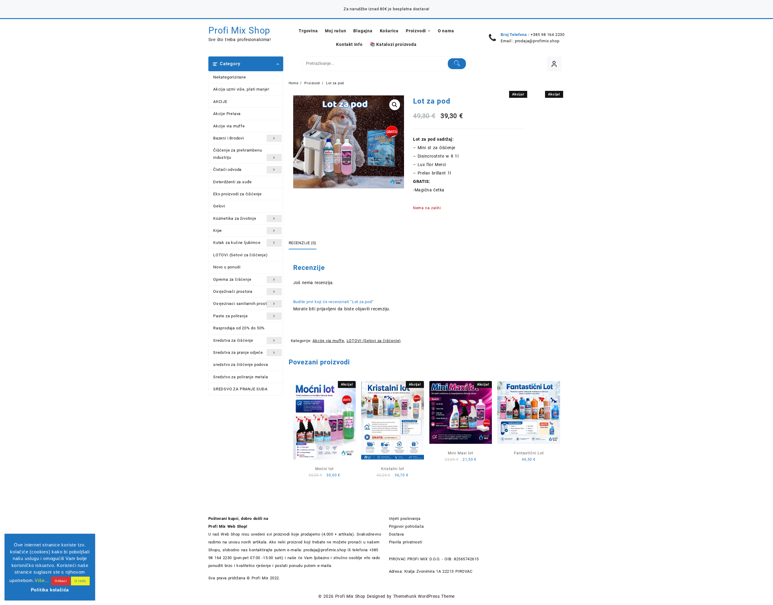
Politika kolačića (50, 589)
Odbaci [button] (61, 581)
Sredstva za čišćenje (233, 340)
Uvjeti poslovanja (405, 518)
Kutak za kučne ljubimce (236, 242)
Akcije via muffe (229, 126)
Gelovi (219, 206)
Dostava (396, 534)
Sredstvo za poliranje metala (240, 377)
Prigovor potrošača (406, 526)
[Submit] (457, 63)
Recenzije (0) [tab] (302, 243)
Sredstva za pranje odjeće (238, 352)
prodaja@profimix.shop (537, 41)
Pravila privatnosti (405, 542)
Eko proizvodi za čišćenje (237, 194)
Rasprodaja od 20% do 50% (239, 328)
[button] (394, 104)
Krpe (217, 230)
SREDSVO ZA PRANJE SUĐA (240, 389)
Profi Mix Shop (239, 30)
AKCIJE (220, 101)
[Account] (554, 63)
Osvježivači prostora (232, 291)
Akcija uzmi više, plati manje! (241, 89)
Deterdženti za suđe (232, 182)
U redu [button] (80, 581)
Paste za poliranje (230, 316)
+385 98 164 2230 (548, 34)
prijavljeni (326, 308)
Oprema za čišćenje (232, 279)
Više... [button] (42, 580)
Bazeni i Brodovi (228, 138)
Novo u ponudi (226, 267)
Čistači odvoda (227, 169)
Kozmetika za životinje (234, 218)
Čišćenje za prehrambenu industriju (237, 153)
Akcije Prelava (227, 113)
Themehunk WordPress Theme (424, 596)
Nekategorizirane (229, 77)
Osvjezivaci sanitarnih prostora (243, 303)
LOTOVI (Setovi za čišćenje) (240, 255)
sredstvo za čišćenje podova (240, 364)
